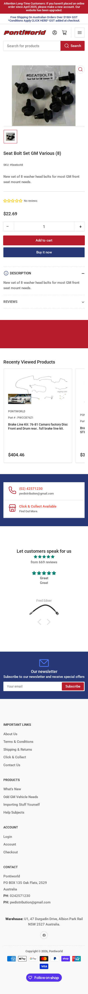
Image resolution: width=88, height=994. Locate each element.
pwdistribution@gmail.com (36, 493)
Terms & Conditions (18, 742)
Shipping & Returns (17, 750)
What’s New (12, 789)
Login (7, 837)
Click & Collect (14, 757)
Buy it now (44, 252)
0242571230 (19, 896)
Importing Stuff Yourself (21, 805)
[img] (44, 556)
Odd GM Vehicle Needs (20, 797)
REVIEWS (10, 302)
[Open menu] (80, 33)
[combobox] (44, 46)
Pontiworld (56, 951)
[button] (13, 200)
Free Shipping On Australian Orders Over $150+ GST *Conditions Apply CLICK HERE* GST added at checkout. (44, 19)
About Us (10, 734)
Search (76, 46)
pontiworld (16, 411)
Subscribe (72, 686)
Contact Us (11, 765)
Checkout (10, 852)
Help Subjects (13, 812)
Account (9, 844)
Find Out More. (28, 511)
